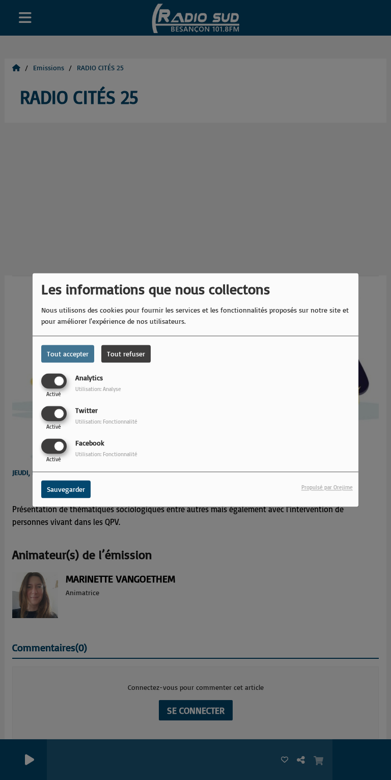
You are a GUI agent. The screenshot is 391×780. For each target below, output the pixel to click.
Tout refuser (126, 353)
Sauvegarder (66, 489)
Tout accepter (68, 353)
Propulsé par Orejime (327, 487)
